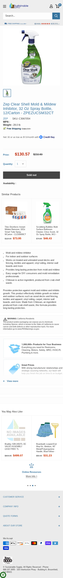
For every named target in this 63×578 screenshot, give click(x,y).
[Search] (56, 16)
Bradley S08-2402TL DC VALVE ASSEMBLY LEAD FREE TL (15, 446)
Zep (5, 118)
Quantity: (8, 164)
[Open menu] (4, 6)
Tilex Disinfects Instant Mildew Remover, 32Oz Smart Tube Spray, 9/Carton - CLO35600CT (15, 230)
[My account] (51, 6)
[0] (57, 6)
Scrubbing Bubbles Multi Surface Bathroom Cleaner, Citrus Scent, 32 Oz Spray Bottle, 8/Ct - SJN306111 (47, 230)
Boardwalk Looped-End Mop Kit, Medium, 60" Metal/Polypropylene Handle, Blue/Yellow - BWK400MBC (46, 448)
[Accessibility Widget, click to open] (3, 575)
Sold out (31, 175)
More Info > (31, 476)
